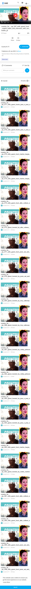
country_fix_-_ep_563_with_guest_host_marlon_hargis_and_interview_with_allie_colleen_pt (15, 447)
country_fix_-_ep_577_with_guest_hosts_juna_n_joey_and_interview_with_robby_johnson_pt (15, 104)
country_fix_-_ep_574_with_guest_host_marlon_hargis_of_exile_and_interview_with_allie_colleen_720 (15, 179)
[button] (22, 3)
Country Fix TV (5, 46)
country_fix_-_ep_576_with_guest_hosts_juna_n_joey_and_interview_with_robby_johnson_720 (15, 129)
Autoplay (23, 80)
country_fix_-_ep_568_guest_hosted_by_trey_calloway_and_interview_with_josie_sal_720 (15, 325)
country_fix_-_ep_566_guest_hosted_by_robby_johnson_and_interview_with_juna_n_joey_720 (15, 374)
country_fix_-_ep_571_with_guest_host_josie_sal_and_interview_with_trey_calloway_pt (15, 251)
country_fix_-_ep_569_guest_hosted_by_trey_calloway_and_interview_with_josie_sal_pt (15, 300)
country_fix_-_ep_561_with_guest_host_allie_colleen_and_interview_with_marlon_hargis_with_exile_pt (15, 496)
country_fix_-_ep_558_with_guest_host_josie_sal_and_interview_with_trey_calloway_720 (15, 569)
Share (12, 40)
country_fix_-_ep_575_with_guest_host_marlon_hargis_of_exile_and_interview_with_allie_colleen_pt (15, 155)
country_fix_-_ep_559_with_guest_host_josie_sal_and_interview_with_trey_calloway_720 (15, 545)
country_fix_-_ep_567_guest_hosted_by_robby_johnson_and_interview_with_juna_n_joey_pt (15, 349)
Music (19, 51)
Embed (18, 40)
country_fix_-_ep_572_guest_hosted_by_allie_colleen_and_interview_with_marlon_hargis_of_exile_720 (15, 228)
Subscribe (25, 46)
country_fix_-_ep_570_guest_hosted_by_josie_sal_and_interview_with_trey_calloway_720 (15, 276)
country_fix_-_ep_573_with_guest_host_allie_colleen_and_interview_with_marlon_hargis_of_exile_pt (15, 203)
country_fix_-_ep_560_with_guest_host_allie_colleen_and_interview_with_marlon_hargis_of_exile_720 (15, 521)
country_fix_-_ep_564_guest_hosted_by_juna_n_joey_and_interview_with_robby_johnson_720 (15, 422)
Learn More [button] (6, 582)
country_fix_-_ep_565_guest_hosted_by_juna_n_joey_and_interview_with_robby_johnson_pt (15, 398)
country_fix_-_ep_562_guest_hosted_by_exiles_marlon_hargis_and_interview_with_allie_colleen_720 (15, 472)
